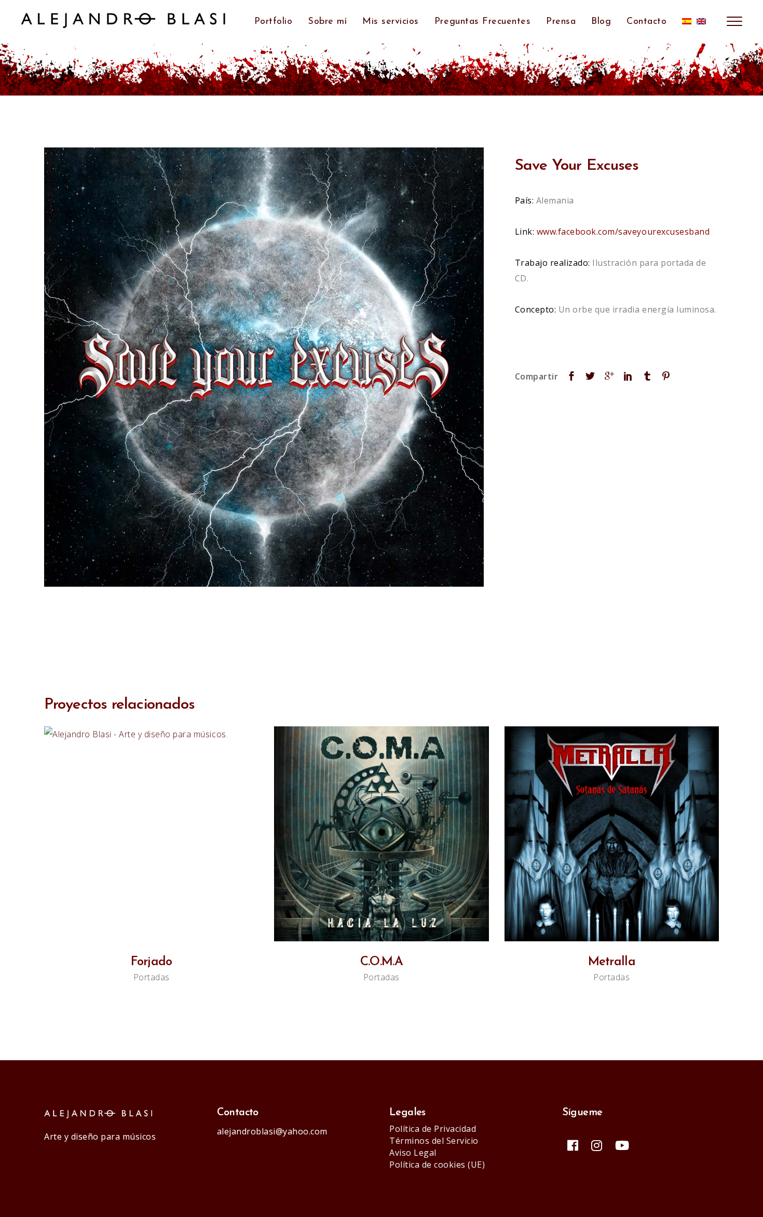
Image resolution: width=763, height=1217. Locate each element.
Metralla (611, 962)
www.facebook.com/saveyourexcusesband (623, 231)
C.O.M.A (381, 962)
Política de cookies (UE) (437, 1164)
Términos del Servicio (434, 1140)
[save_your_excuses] (264, 367)
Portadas (151, 977)
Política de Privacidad (432, 1128)
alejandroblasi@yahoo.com (272, 1131)
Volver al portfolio (381, 627)
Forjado (151, 962)
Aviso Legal (413, 1152)
